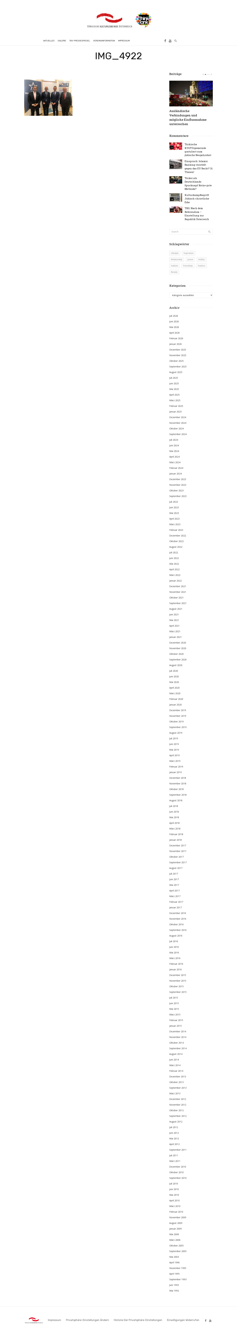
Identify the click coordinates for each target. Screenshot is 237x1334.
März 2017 (174, 896)
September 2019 (178, 727)
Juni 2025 (174, 383)
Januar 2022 (175, 580)
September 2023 (178, 496)
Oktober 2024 (176, 428)
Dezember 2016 (177, 913)
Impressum (124, 40)
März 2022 (174, 575)
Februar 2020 (176, 698)
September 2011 (178, 1149)
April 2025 (174, 394)
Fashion (201, 265)
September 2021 (178, 603)
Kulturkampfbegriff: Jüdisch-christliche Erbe (197, 198)
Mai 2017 (174, 884)
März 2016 (174, 958)
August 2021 (175, 608)
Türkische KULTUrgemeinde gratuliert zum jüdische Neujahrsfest (198, 150)
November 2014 (177, 1037)
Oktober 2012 (176, 1110)
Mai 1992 (174, 1290)
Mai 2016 (174, 952)
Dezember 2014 (177, 1031)
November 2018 (177, 783)
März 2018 (174, 828)
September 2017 (178, 862)
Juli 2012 (173, 1127)
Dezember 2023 (177, 479)
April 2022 (174, 569)
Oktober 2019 (176, 721)
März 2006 (174, 1239)
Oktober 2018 (176, 789)
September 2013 (178, 1087)
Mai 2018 (174, 817)
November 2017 (177, 851)
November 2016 (177, 918)
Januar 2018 (175, 839)
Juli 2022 (173, 552)
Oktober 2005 (176, 1245)
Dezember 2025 (177, 349)
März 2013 (174, 1093)
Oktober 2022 (176, 541)
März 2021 (174, 631)
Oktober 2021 (176, 597)
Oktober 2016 (176, 924)
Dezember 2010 (177, 1166)
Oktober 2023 (176, 490)
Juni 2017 (174, 879)
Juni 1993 (174, 1285)
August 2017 (175, 868)
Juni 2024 (174, 445)
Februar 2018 (176, 834)
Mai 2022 (174, 563)
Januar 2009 (175, 1228)
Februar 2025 (176, 405)
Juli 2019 (173, 738)
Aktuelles (48, 40)
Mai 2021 (174, 620)
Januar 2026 (175, 343)
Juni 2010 (174, 1189)
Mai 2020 (174, 682)
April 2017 (174, 890)
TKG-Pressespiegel (79, 40)
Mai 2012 (174, 1138)
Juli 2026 (173, 315)
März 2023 (174, 524)
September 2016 (178, 930)
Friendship (188, 265)
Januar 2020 (175, 704)
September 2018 (178, 794)
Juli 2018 (173, 806)
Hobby (201, 259)
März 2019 (174, 760)
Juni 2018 (174, 811)
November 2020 (177, 648)
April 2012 (174, 1144)
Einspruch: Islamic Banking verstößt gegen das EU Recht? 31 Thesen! (199, 167)
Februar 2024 (176, 467)
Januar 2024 (175, 473)
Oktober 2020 (176, 653)
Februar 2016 (176, 963)
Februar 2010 (176, 1211)
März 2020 (174, 693)
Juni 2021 (174, 614)
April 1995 (174, 1273)
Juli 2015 (173, 997)
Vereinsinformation (104, 40)
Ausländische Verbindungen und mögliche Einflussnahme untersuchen (188, 117)
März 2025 (174, 400)
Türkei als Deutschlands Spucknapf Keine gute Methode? (198, 183)
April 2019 (174, 755)
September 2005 (178, 1251)
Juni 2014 (174, 1059)
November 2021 (177, 591)
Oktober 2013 (176, 1082)
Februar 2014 (176, 1070)
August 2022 (175, 546)
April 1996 (174, 1262)
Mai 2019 (174, 749)
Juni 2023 (174, 507)
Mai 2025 (174, 389)
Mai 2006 (174, 1234)
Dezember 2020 (177, 642)
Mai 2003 (174, 1256)
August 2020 (175, 665)
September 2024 (178, 434)
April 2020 (174, 687)
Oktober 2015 (176, 986)
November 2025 (177, 355)
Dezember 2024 (177, 417)
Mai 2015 (174, 1008)
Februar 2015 (176, 1020)
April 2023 (174, 518)
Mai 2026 (174, 327)
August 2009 (175, 1223)
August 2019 (175, 732)
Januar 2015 (175, 1025)
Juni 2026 (174, 321)
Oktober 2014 (176, 1042)
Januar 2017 (175, 907)
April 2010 (174, 1200)
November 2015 (177, 980)
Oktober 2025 (176, 360)
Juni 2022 (174, 558)
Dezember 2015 (177, 975)
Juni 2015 (174, 1003)
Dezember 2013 (177, 1076)
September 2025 (178, 366)
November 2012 (177, 1104)
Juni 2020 (174, 676)
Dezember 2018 (177, 777)
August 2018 (175, 800)
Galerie (62, 40)
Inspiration (188, 253)
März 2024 (174, 462)
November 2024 (177, 422)
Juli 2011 (173, 1155)
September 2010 (178, 1177)
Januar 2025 (175, 411)
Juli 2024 (173, 439)
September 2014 (178, 1048)
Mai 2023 (174, 513)
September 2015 (178, 991)
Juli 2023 (173, 501)
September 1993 (178, 1279)
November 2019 (177, 715)
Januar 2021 (175, 637)
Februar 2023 (176, 529)
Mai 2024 (174, 451)
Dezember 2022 (177, 535)
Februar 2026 (176, 338)
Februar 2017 (176, 901)
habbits (174, 265)
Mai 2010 (174, 1194)
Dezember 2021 (177, 586)
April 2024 (174, 456)
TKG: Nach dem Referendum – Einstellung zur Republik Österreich (197, 214)
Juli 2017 (173, 873)
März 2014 (174, 1065)
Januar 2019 (175, 772)
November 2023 (177, 484)
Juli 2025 (173, 377)
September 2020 (178, 659)
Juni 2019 (174, 744)
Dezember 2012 (177, 1099)
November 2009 (177, 1217)
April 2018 (174, 822)
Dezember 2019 (177, 710)
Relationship (176, 259)
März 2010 (174, 1206)
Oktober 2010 (176, 1172)
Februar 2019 (176, 766)
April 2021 (174, 625)
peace (190, 259)
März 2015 (174, 1014)
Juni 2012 (174, 1132)
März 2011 (174, 1161)
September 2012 (178, 1115)
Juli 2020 (173, 670)
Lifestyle (174, 253)
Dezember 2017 (177, 845)
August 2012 (175, 1121)
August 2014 (175, 1053)
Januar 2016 (175, 969)
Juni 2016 (174, 946)
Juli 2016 (173, 941)
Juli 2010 (173, 1183)
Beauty (174, 272)
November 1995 (177, 1268)
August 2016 (175, 935)
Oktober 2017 (176, 856)
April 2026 (174, 332)
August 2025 (175, 372)
